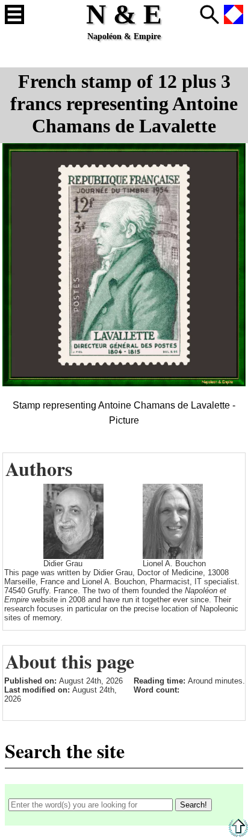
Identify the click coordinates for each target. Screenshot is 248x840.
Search (209, 14)
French (233, 14)
